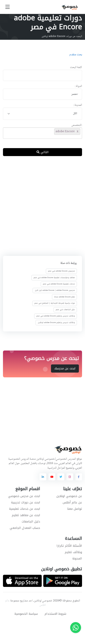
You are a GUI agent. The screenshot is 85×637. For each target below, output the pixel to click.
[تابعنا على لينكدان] (43, 476)
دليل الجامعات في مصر (65, 309)
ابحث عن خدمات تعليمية (24, 509)
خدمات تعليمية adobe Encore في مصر (59, 284)
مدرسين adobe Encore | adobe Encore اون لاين (55, 290)
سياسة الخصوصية (26, 614)
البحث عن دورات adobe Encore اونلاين (62, 36)
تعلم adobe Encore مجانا (64, 296)
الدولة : (78, 86)
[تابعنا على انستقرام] (69, 476)
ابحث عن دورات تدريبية (25, 502)
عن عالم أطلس (72, 502)
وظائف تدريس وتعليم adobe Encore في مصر (55, 316)
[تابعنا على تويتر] (60, 476)
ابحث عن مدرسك (65, 368)
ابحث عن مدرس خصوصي (24, 496)
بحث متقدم (75, 54)
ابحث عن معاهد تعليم (26, 515)
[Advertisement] (42, 205)
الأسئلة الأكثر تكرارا (69, 546)
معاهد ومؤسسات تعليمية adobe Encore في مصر (54, 277)
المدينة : (77, 105)
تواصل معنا (74, 509)
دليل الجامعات (31, 521)
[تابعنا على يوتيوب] (51, 476)
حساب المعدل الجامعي (25, 528)
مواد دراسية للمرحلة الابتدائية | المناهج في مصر (54, 303)
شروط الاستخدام (55, 614)
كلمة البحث (76, 67)
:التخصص (76, 125)
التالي (44, 152)
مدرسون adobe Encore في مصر (61, 271)
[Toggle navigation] (7, 7)
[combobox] (42, 94)
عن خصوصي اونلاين (69, 496)
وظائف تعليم (73, 552)
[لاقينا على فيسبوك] (78, 476)
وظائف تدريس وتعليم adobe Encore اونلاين (56, 322)
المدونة (77, 558)
